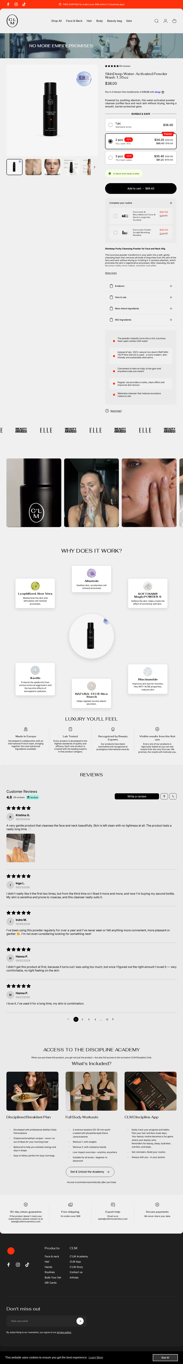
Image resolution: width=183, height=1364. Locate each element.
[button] (112, 66)
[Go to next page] (114, 1019)
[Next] (89, 116)
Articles (74, 1277)
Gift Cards (50, 1282)
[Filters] (164, 796)
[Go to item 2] (33, 167)
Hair (47, 1261)
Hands (48, 1266)
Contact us (76, 1272)
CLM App (75, 1261)
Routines (50, 1272)
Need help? (116, 411)
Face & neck (52, 1256)
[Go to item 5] (90, 167)
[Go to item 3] (52, 167)
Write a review (136, 796)
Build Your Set (53, 1277)
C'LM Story (76, 1266)
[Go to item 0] (14, 167)
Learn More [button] (96, 1357)
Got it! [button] (165, 1357)
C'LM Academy (79, 1256)
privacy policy (64, 1332)
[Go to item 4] (71, 167)
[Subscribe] (80, 1321)
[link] (32, 1091)
